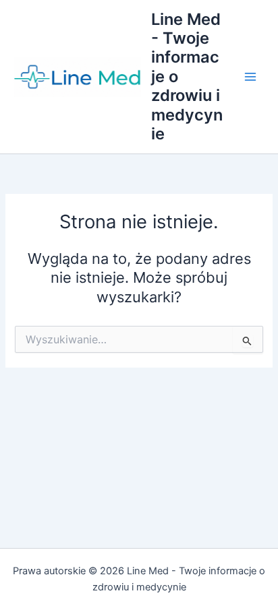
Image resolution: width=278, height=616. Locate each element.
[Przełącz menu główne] (250, 77)
